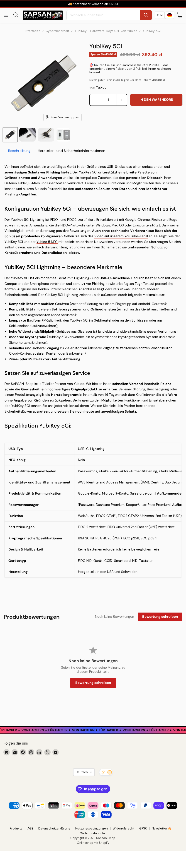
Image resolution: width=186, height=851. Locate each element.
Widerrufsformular (93, 833)
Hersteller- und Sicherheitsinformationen (71, 150)
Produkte (16, 828)
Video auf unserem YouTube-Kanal (121, 236)
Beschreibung (19, 150)
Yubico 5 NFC (47, 242)
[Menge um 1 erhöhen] (122, 100)
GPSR (143, 828)
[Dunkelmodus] (106, 772)
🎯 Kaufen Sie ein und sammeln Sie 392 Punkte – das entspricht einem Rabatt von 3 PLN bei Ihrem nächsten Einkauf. (130, 68)
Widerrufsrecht (123, 828)
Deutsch (82, 772)
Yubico (101, 87)
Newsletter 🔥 (161, 828)
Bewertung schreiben (160, 616)
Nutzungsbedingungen (91, 828)
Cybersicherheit (57, 31)
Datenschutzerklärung (54, 828)
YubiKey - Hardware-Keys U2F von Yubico (106, 31)
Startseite (32, 31)
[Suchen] (146, 15)
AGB (30, 828)
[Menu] (6, 15)
